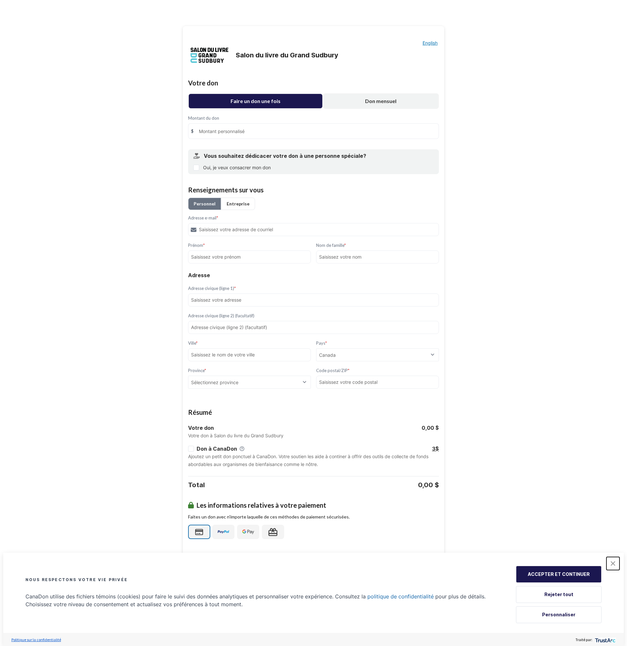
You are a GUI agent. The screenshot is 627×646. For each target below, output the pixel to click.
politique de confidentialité (400, 596)
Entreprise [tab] (238, 203)
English (430, 43)
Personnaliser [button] (558, 614)
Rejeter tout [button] (558, 594)
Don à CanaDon (217, 448)
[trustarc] (604, 639)
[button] (612, 563)
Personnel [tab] (205, 203)
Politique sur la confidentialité (36, 639)
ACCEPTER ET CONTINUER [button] (559, 574)
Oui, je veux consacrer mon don (237, 167)
